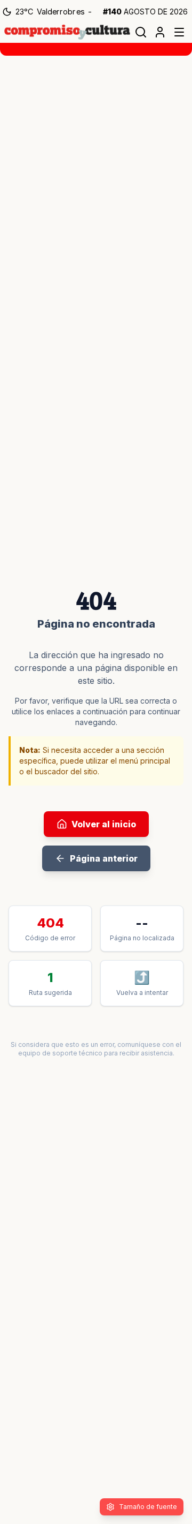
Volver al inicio (103, 824)
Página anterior (104, 858)
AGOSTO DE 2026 (145, 11)
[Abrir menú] (179, 32)
